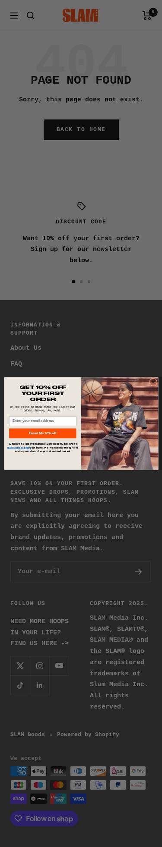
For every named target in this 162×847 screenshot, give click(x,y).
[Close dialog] (152, 382)
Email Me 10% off (42, 433)
